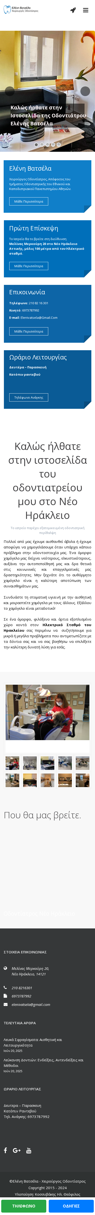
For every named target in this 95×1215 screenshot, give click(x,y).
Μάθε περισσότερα (28, 201)
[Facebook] (8, 1151)
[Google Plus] (19, 1151)
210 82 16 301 (38, 303)
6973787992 (30, 310)
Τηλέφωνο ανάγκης (28, 397)
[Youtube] (31, 1151)
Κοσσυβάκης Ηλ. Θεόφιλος (57, 1194)
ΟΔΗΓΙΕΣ (71, 1206)
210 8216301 (22, 987)
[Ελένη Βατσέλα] (21, 9)
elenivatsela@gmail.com (39, 317)
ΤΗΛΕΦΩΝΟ (23, 1206)
